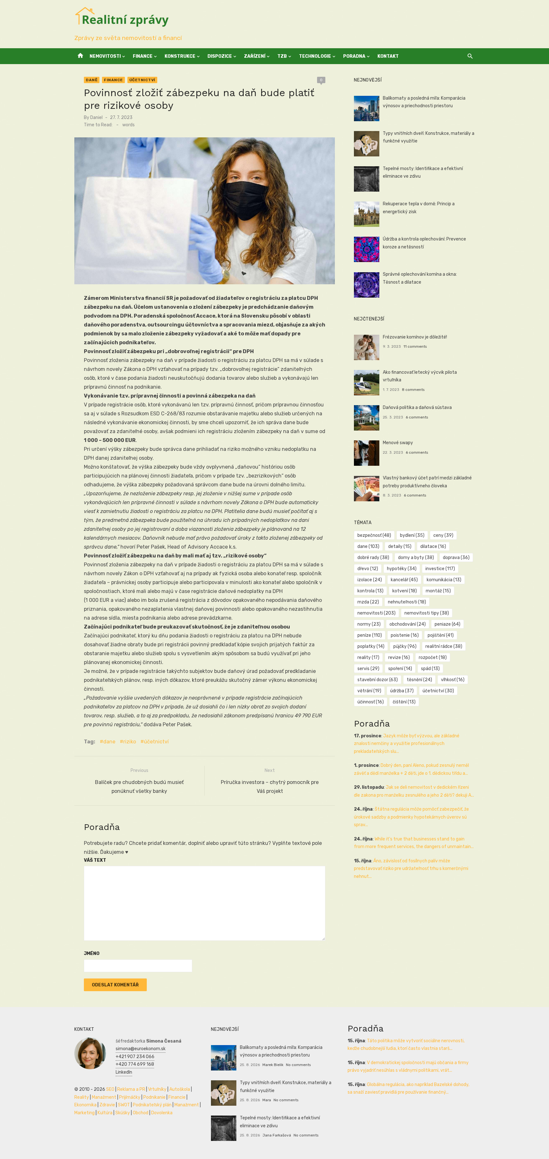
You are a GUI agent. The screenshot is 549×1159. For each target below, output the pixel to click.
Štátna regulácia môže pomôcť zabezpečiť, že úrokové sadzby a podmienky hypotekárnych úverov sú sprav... (411, 817)
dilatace (433, 546)
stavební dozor (377, 679)
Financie (177, 1097)
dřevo (367, 568)
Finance (142, 56)
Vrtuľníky (157, 1089)
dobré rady (373, 557)
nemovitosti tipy (426, 613)
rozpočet (433, 657)
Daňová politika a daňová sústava (417, 407)
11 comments (415, 346)
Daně (92, 80)
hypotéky (402, 568)
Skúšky (122, 1113)
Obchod (140, 1113)
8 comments (413, 389)
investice (440, 568)
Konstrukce (180, 56)
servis (368, 668)
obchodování (408, 624)
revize (399, 657)
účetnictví (156, 742)
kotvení (404, 591)
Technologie (315, 56)
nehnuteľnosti (407, 602)
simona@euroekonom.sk (141, 1048)
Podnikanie (154, 1097)
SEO (110, 1089)
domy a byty (416, 557)
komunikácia (444, 580)
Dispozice (219, 56)
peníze (369, 635)
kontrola (370, 591)
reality (368, 657)
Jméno (91, 953)
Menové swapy (398, 442)
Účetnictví (142, 80)
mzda (368, 602)
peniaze (447, 624)
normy (369, 624)
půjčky (405, 646)
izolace (369, 580)
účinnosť (370, 702)
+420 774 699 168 (135, 1064)
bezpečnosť (374, 535)
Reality (81, 1097)
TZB (282, 56)
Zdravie (107, 1105)
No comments (298, 1065)
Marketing (84, 1113)
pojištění (441, 635)
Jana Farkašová (276, 1135)
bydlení (412, 535)
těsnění (419, 679)
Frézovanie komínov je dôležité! (415, 337)
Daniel (96, 117)
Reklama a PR (131, 1089)
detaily (399, 546)
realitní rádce (443, 646)
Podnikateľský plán (152, 1105)
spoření (400, 668)
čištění (404, 702)
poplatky (370, 646)
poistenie (405, 635)
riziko (129, 742)
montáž (438, 591)
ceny (443, 535)
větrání (369, 691)
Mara (266, 1100)
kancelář (404, 580)
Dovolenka (162, 1113)
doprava (456, 557)
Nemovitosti (105, 56)
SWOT (124, 1105)
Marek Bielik (272, 1065)
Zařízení (254, 56)
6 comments (417, 417)
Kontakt (388, 56)
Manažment (104, 1097)
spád (430, 668)
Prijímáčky (129, 1097)
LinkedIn (124, 1072)
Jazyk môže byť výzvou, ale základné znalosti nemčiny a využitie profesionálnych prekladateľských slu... (406, 743)
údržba (402, 691)
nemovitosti (376, 613)
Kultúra (105, 1113)
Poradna (354, 56)
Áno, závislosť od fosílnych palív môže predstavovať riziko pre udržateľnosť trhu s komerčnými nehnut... (411, 868)
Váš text (95, 860)
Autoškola (179, 1089)
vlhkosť (452, 679)
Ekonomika (85, 1105)
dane (109, 742)
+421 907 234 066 (135, 1056)
